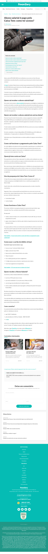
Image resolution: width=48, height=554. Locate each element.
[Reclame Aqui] (23, 515)
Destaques (23, 8)
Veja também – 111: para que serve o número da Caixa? (17, 267)
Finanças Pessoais (30, 8)
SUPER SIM (24, 477)
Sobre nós (24, 449)
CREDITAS (24, 468)
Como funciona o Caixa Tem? (11, 66)
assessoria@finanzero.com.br (24, 499)
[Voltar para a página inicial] (24, 4)
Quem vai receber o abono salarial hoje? (14, 58)
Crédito (18, 8)
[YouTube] (29, 509)
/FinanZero (12, 330)
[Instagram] (25, 509)
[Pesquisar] (45, 9)
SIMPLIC (24, 479)
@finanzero (28, 328)
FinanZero (14, 328)
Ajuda (24, 451)
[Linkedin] (22, 509)
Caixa (6, 85)
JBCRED (24, 470)
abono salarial (20, 103)
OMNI (24, 472)
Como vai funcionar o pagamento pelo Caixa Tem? (16, 61)
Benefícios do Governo (10, 8)
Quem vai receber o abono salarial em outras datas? (16, 59)
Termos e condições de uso (24, 454)
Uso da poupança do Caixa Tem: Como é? (14, 65)
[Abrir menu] (2, 4)
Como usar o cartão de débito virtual (13, 68)
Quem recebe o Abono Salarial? (12, 70)
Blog (4, 8)
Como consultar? (9, 72)
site (8, 319)
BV (24, 466)
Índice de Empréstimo (24, 458)
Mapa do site (24, 456)
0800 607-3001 (25, 502)
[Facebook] (18, 509)
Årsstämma (24, 460)
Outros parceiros (24, 484)
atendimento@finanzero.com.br (24, 495)
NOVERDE (24, 475)
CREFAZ (24, 482)
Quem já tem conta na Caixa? (11, 63)
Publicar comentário (24, 406)
